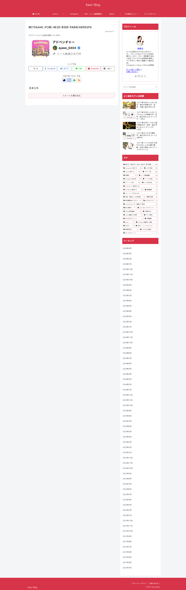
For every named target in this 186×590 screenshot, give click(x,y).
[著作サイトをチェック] (64, 80)
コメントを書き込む (72, 95)
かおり (140, 48)
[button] (108, 68)
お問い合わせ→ (132, 72)
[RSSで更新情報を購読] (79, 80)
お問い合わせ (154, 583)
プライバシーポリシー (139, 583)
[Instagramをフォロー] (69, 80)
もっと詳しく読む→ (134, 69)
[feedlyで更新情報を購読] (74, 80)
